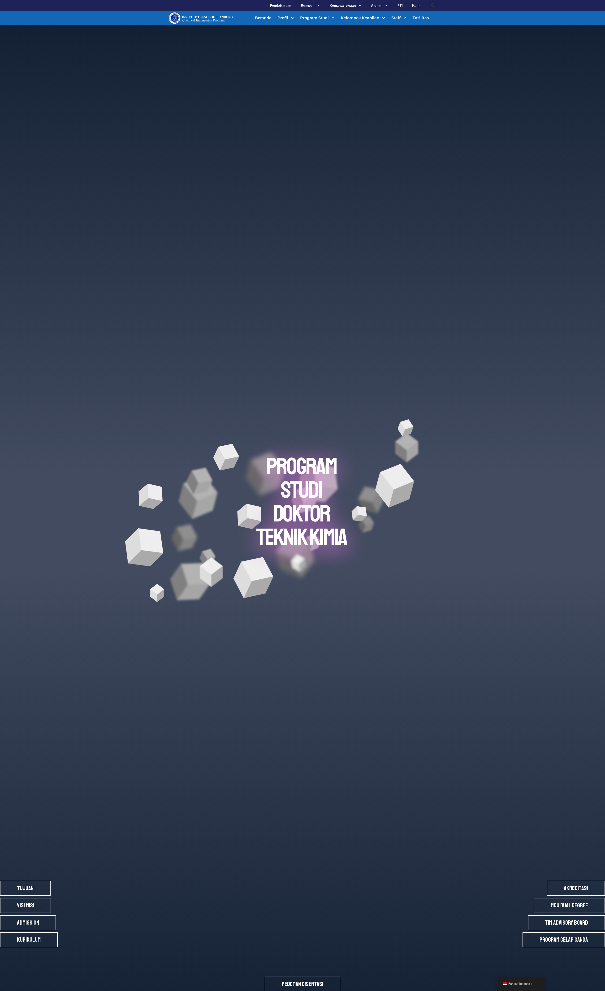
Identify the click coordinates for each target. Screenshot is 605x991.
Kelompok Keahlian (360, 18)
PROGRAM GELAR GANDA (564, 940)
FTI (400, 5)
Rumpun (308, 5)
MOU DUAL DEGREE (569, 905)
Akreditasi (576, 888)
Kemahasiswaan (343, 5)
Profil (282, 18)
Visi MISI (25, 905)
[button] (433, 5)
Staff (396, 18)
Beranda (263, 18)
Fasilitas (421, 18)
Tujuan (25, 888)
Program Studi (314, 18)
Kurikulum (29, 940)
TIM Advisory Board (566, 923)
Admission (28, 923)
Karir (416, 5)
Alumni (376, 5)
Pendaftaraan (280, 5)
